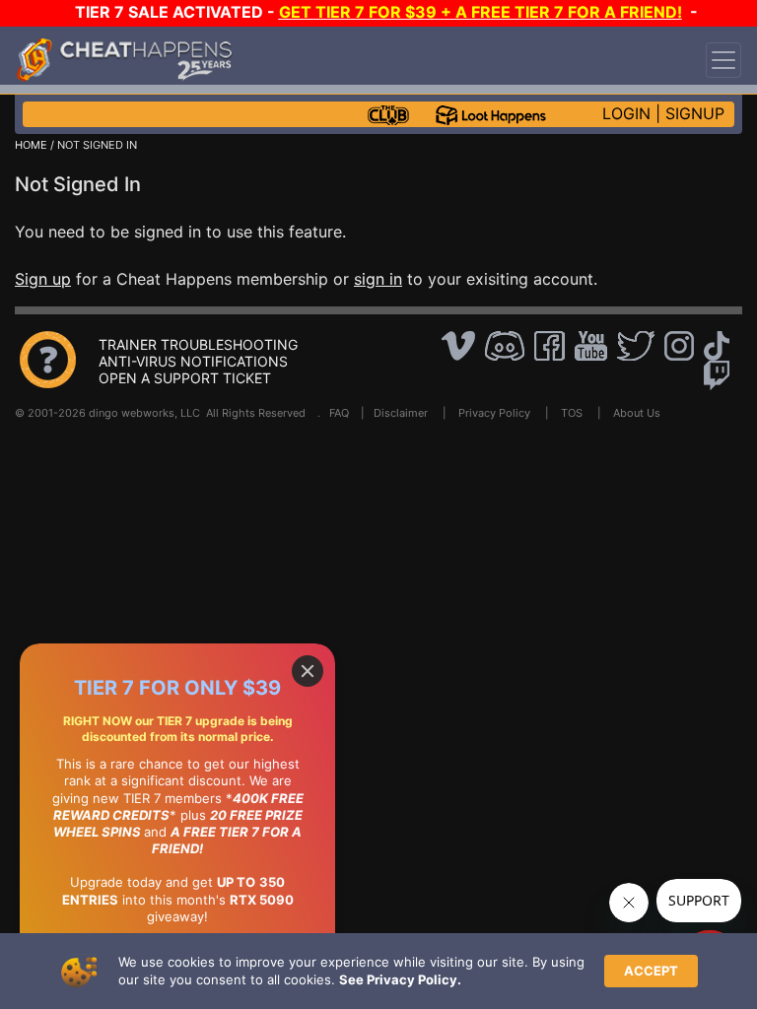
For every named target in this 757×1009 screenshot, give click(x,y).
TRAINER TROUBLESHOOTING (198, 344)
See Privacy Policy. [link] (400, 979)
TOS (572, 413)
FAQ (339, 413)
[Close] (307, 671)
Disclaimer (401, 413)
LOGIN (626, 113)
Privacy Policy (494, 413)
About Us (636, 413)
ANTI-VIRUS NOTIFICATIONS (193, 361)
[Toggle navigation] (723, 60)
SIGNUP (694, 113)
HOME (31, 145)
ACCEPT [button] (651, 970)
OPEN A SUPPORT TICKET (185, 378)
